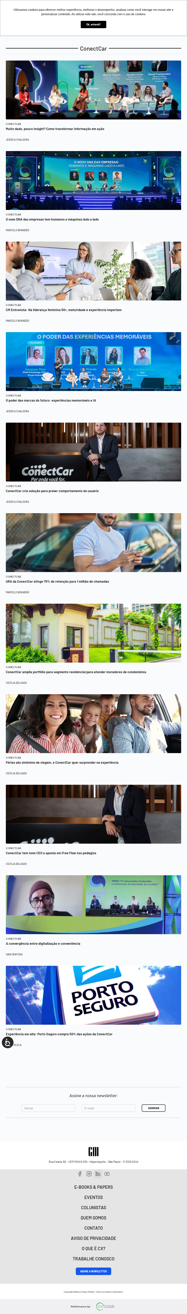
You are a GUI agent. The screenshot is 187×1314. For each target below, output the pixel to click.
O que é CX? (93, 1248)
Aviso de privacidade (93, 1238)
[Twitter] (98, 1173)
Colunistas (93, 1207)
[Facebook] (79, 1173)
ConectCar (13, 124)
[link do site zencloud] (105, 1306)
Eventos (93, 1197)
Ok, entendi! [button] (93, 24)
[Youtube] (107, 1173)
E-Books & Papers (93, 1187)
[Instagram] (89, 1173)
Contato (93, 1228)
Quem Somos (93, 1217)
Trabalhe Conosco (94, 1258)
